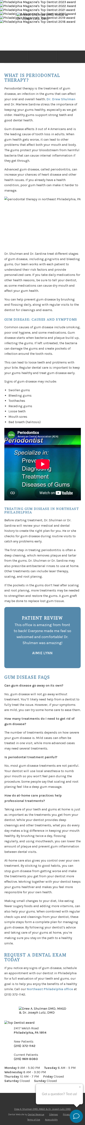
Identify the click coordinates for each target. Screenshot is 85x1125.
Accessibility (51, 1119)
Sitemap (53, 1114)
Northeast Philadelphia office (50, 989)
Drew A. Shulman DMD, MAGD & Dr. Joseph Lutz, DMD (42, 1109)
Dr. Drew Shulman (60, 99)
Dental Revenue (36, 1114)
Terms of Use (33, 1119)
